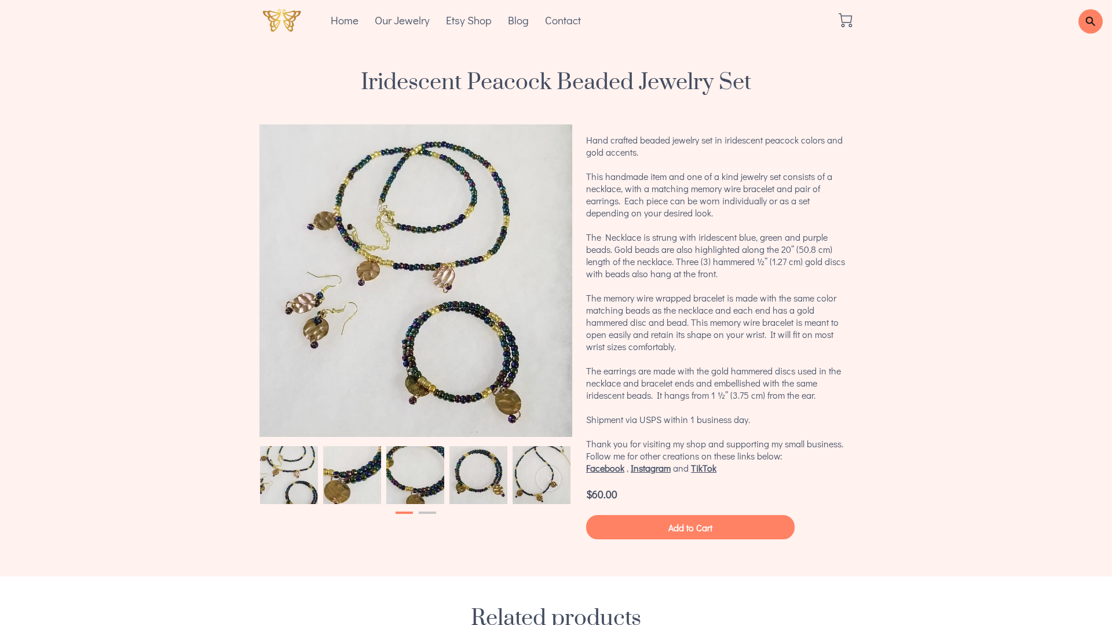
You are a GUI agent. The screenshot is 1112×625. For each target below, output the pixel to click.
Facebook (605, 468)
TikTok (703, 468)
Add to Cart (690, 527)
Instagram (651, 468)
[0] (846, 20)
